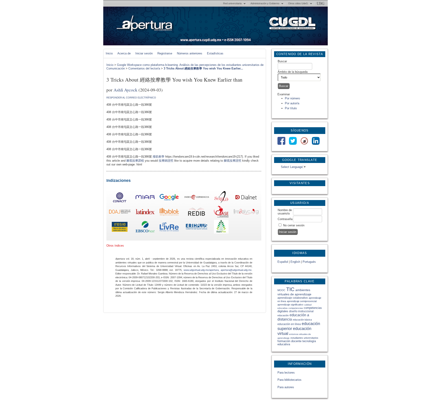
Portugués (309, 261)
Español (282, 261)
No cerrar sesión (293, 225)
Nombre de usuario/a (285, 211)
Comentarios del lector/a (144, 68)
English (295, 261)
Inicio (109, 53)
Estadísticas (215, 53)
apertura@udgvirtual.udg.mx (236, 270)
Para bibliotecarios (289, 379)
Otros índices (115, 245)
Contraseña (285, 219)
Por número (292, 98)
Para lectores (286, 372)
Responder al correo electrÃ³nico (131, 97)
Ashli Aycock (125, 90)
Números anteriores (189, 53)
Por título (291, 108)
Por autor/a (292, 103)
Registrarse (164, 53)
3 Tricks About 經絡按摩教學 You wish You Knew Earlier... (203, 68)
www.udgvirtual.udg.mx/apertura (201, 270)
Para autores (285, 387)
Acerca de (124, 53)
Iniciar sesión (144, 53)
